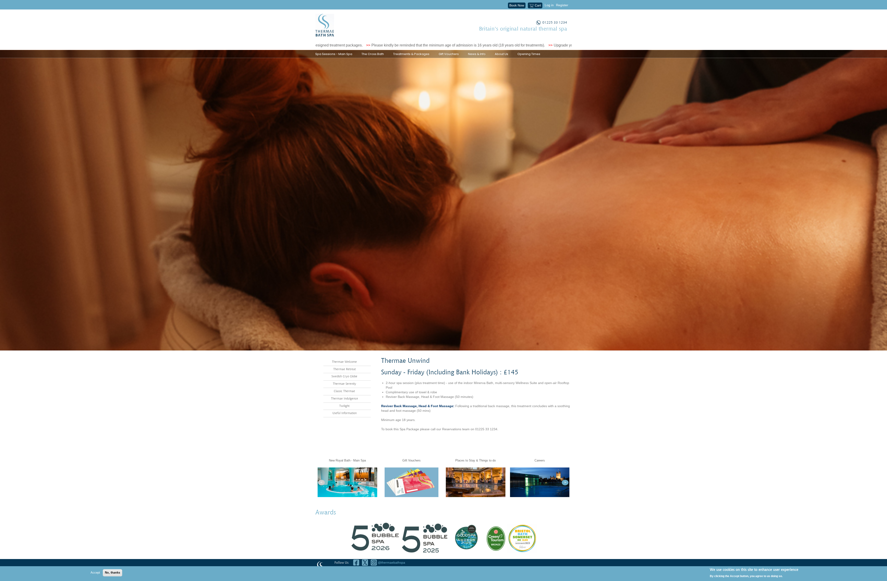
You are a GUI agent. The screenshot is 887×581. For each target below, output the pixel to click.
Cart (538, 5)
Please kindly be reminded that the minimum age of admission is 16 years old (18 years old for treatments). (384, 45)
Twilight (344, 406)
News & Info (477, 54)
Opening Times (528, 54)
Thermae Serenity (344, 383)
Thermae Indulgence (344, 398)
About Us (501, 54)
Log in (549, 5)
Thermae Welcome (344, 361)
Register (562, 5)
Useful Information (344, 413)
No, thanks (112, 572)
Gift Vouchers (449, 54)
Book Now (516, 5)
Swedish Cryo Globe (344, 376)
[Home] (324, 25)
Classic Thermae (344, 391)
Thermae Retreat (344, 369)
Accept (95, 572)
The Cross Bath (372, 54)
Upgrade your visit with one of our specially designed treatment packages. (540, 45)
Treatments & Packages (411, 54)
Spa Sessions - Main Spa (333, 54)
